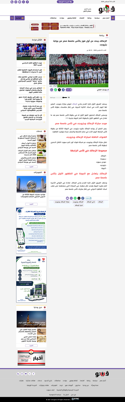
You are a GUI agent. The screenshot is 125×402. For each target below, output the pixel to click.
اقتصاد (81, 18)
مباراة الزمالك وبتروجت (62, 202)
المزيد (31, 167)
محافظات (53, 18)
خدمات (40, 380)
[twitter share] (59, 89)
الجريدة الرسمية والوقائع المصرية (68, 390)
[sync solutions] (75, 399)
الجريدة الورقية (64, 1)
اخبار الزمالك (79, 205)
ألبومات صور (69, 385)
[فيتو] (106, 10)
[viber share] (67, 198)
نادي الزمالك (91, 202)
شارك (68, 90)
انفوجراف (54, 385)
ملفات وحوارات (44, 385)
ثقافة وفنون (71, 18)
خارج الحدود (48, 380)
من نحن (73, 394)
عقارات (21, 380)
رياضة (89, 18)
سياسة (97, 18)
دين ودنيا (86, 385)
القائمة (19, 18)
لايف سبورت (50, 390)
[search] (12, 18)
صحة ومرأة (94, 385)
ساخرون (77, 385)
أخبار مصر (106, 18)
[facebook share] (63, 89)
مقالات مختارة (30, 380)
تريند (61, 385)
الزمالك (74, 104)
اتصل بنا (66, 394)
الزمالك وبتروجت (78, 202)
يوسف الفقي (102, 89)
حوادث (62, 18)
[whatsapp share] (55, 89)
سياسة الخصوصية (55, 394)
